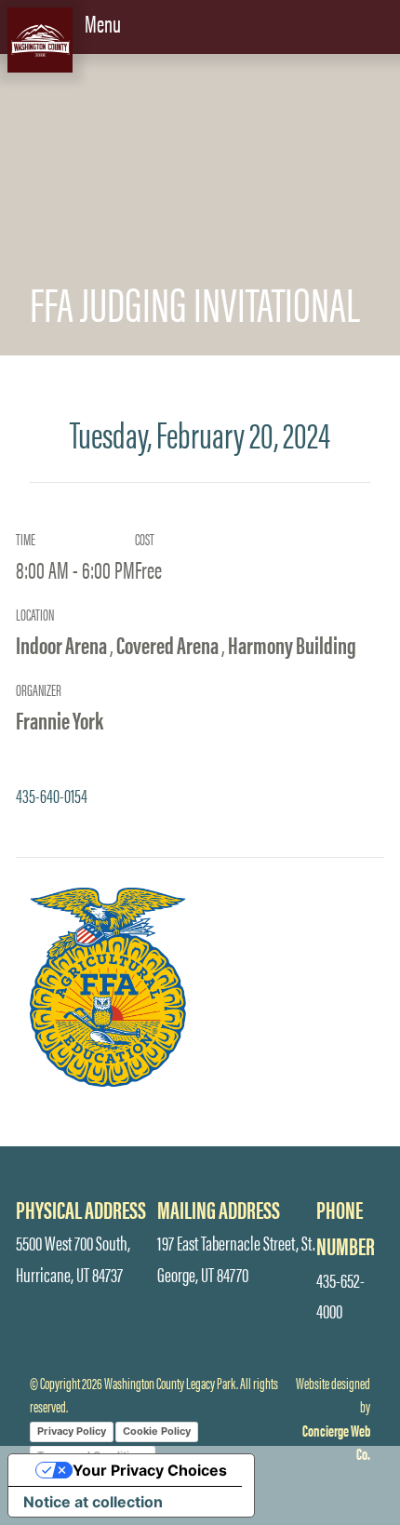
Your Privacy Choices (150, 1470)
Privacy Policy (71, 1431)
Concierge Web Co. (336, 1442)
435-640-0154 (51, 795)
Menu (105, 22)
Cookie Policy (157, 1431)
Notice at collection (93, 1501)
